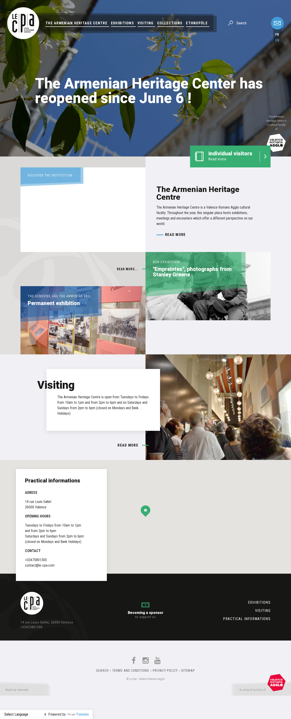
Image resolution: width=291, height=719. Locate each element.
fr (277, 34)
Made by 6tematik (17, 689)
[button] (145, 511)
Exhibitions (122, 23)
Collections (169, 23)
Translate (82, 714)
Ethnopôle (197, 23)
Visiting (145, 23)
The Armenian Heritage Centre (76, 23)
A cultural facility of (253, 689)
